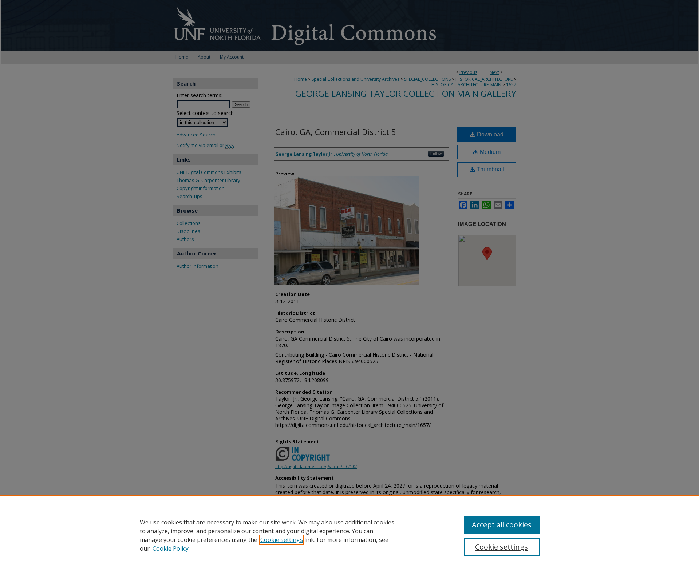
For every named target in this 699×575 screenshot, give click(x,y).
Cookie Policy (171, 548)
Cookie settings (281, 540)
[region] (349, 535)
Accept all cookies (502, 525)
